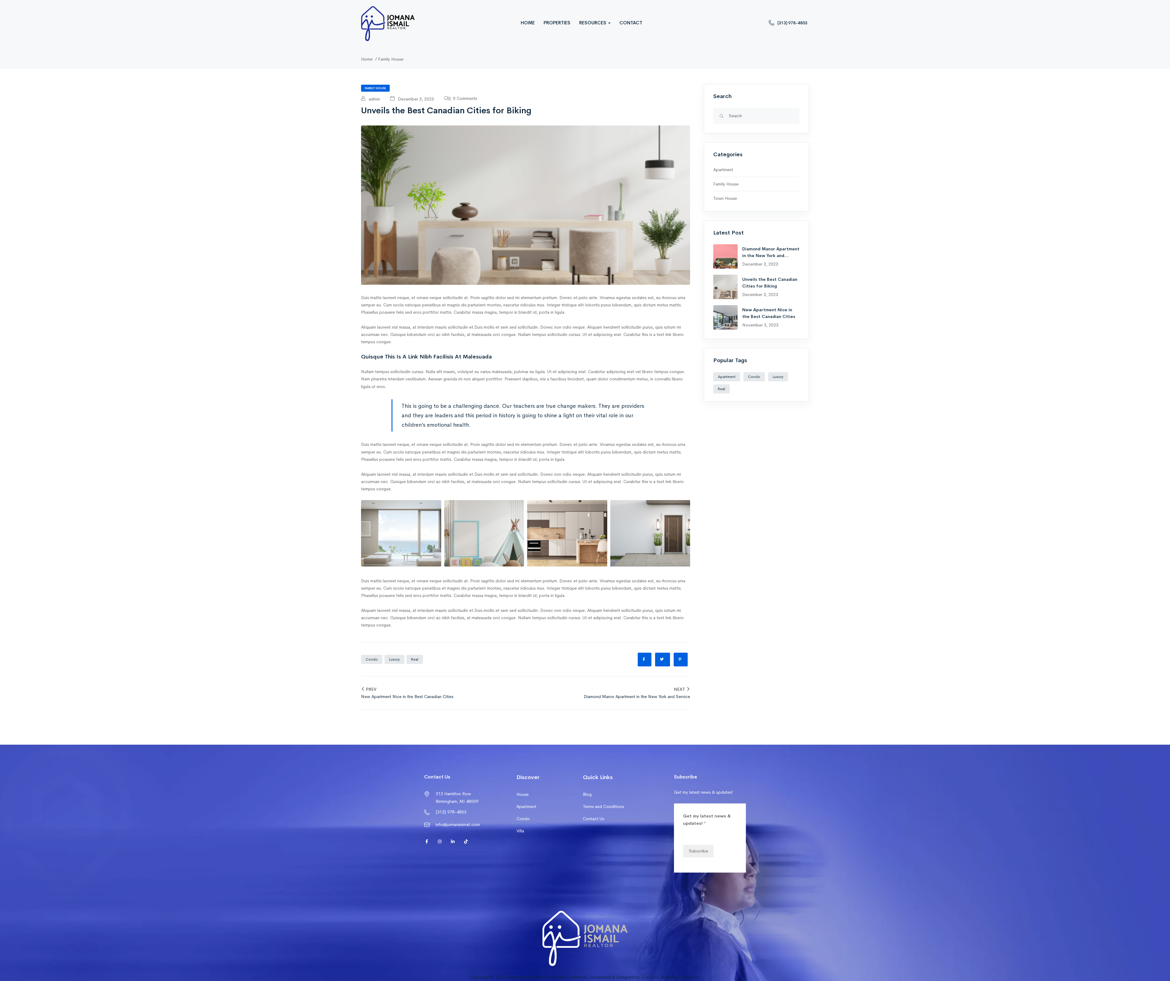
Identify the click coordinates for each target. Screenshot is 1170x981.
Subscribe (698, 851)
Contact (630, 23)
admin (373, 99)
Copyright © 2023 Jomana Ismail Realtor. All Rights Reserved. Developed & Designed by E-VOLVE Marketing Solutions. (585, 977)
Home (528, 23)
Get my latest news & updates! (707, 819)
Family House (390, 59)
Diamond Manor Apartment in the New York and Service (771, 255)
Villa (520, 831)
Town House (725, 198)
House (522, 794)
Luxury (394, 659)
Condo (372, 659)
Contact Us (593, 818)
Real (414, 659)
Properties (557, 23)
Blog (587, 794)
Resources (593, 23)
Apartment (723, 169)
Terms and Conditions (603, 806)
